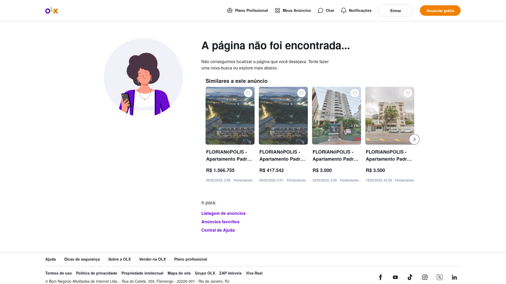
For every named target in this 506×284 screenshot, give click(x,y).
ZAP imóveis (230, 273)
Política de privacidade (96, 273)
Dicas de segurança (82, 259)
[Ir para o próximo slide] (414, 139)
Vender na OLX (152, 259)
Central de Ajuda (218, 230)
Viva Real (254, 273)
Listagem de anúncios (223, 213)
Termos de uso (58, 273)
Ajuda (50, 259)
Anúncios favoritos (220, 222)
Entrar (395, 10)
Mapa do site (179, 273)
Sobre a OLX (119, 259)
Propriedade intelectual (142, 273)
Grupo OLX (205, 273)
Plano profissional (190, 259)
